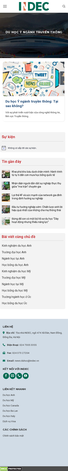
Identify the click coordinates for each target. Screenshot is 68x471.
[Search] (64, 6)
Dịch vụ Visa (9, 421)
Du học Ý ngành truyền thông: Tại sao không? (31, 103)
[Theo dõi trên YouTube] (26, 376)
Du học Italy (9, 416)
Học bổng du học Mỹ (15, 290)
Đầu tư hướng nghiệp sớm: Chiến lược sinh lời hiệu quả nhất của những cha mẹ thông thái (37, 208)
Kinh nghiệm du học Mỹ (16, 271)
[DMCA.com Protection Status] (11, 468)
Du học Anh (9, 394)
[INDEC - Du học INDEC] (34, 6)
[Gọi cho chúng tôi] (19, 376)
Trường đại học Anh (14, 252)
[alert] (32, 148)
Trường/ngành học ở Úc (16, 297)
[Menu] (5, 6)
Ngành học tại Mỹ (13, 284)
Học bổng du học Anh (15, 265)
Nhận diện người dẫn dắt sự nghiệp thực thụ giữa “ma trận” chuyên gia (36, 185)
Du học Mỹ (8, 400)
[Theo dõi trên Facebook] (6, 376)
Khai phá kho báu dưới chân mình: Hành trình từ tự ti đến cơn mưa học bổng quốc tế (37, 173)
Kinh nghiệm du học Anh (17, 245)
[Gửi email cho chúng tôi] (13, 376)
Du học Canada (11, 405)
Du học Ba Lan (10, 410)
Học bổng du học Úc (14, 303)
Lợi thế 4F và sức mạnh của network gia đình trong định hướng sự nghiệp (37, 197)
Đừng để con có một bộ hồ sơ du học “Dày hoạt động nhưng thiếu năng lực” (35, 220)
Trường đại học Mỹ (14, 277)
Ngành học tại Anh (13, 258)
